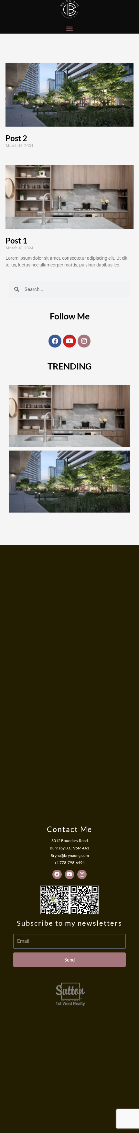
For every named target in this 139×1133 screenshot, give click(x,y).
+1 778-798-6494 (69, 862)
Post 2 (16, 138)
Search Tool (69, 1016)
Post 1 (16, 240)
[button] (69, 28)
